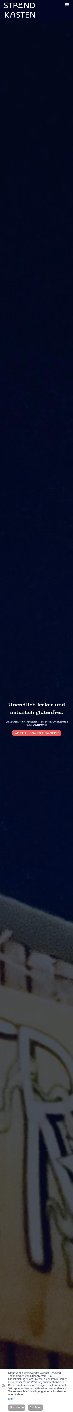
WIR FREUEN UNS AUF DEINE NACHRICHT (36, 733)
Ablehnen (35, 1407)
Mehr (11, 1398)
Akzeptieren (16, 1407)
